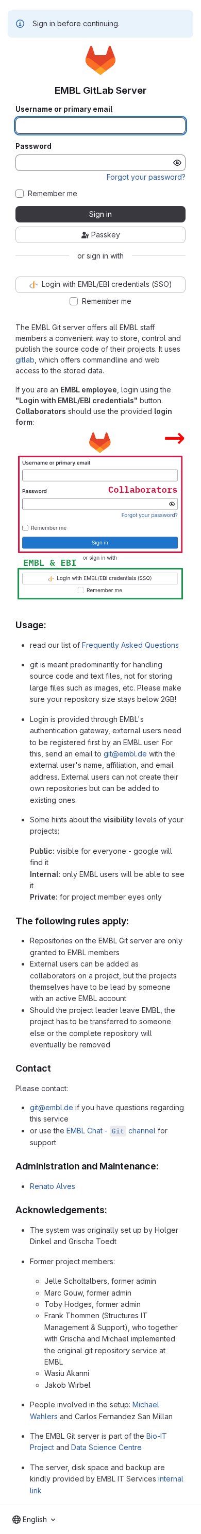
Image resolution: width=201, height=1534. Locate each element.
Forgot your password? (146, 177)
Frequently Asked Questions (130, 645)
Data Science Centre (106, 1447)
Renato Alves (52, 1186)
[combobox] (34, 1519)
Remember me (52, 193)
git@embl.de (125, 753)
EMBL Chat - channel (111, 1130)
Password (33, 146)
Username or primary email (63, 109)
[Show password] (177, 162)
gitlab (25, 359)
